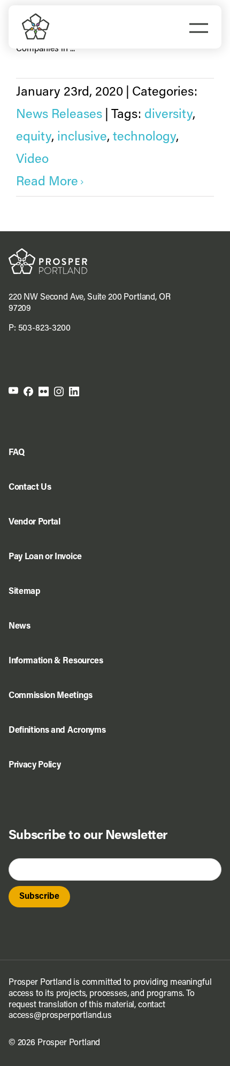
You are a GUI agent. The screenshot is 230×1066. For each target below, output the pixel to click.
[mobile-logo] (36, 17)
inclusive (82, 137)
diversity (168, 114)
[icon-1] (13, 391)
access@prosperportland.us (60, 1016)
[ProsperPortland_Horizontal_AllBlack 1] (48, 252)
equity (33, 137)
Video (32, 159)
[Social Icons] (28, 391)
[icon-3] (44, 391)
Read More (47, 182)
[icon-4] (59, 391)
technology (144, 137)
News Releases (59, 114)
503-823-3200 (44, 328)
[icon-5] (74, 391)
